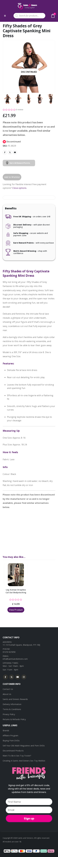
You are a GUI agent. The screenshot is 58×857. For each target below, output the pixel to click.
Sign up (29, 818)
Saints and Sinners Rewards (15, 699)
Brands (6, 730)
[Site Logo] (27, 6)
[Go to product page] (16, 574)
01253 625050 (9, 652)
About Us (7, 694)
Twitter (10, 152)
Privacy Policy (9, 714)
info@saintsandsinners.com (15, 659)
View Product (16, 609)
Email (15, 152)
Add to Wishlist (12, 177)
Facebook (5, 152)
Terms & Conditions (12, 709)
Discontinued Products (13, 750)
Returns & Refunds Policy (14, 719)
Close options (19, 187)
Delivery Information (12, 704)
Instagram (23, 677)
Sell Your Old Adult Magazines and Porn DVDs (24, 745)
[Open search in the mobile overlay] (29, 15)
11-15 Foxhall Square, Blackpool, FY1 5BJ (21, 645)
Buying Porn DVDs (11, 740)
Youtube (17, 677)
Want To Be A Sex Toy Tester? (17, 755)
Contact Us (8, 689)
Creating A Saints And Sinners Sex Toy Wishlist (24, 760)
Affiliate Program (10, 735)
